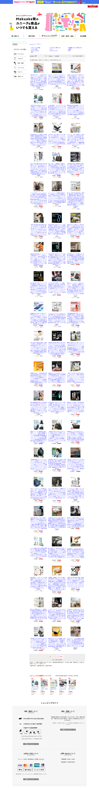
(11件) (78, 147)
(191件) (78, 89)
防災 (32, 52)
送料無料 (57, 56)
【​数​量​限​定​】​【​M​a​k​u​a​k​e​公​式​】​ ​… (53, 689)
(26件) (59, 177)
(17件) (59, 206)
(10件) (41, 356)
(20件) (59, 267)
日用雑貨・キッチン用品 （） (75, 47)
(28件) (41, 238)
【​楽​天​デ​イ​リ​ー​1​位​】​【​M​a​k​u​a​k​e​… (44, 689)
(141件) (59, 118)
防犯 (69, 50)
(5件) (78, 326)
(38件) (78, 118)
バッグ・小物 (34, 49)
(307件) (59, 88)
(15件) (78, 356)
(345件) (41, 118)
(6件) (78, 590)
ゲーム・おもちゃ (35, 50)
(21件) (41, 326)
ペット (51, 49)
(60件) (41, 147)
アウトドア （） (54, 50)
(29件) (41, 207)
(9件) (59, 471)
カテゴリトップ (32, 44)
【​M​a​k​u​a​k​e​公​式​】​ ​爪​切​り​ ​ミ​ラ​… (72, 689)
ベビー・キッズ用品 (35, 47)
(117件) (59, 148)
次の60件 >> (61, 656)
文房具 (69, 49)
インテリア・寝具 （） (55, 47)
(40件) (59, 238)
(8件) (59, 357)
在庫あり (51, 56)
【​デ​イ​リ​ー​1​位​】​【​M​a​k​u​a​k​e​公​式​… (35, 689)
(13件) (78, 208)
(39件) (41, 267)
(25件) (41, 177)
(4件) (59, 386)
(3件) (78, 175)
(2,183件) (41, 89)
